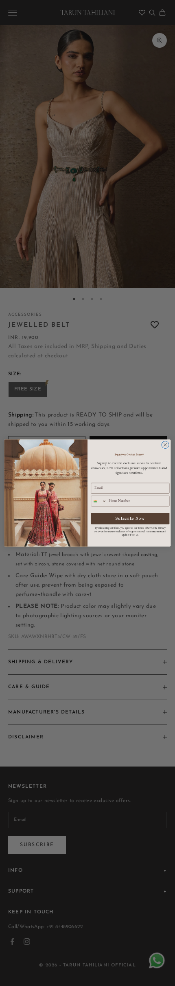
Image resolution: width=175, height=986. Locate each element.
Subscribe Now (130, 518)
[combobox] (99, 501)
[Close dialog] (165, 444)
